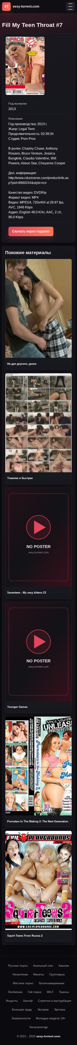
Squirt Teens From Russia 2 (25, 935)
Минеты (38, 974)
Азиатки (64, 965)
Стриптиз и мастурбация (54, 1000)
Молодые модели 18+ (51, 1018)
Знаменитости (21, 1018)
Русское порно (18, 965)
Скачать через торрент (31, 231)
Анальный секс (43, 965)
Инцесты (12, 1000)
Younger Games (17, 706)
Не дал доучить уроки (21, 363)
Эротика (59, 1009)
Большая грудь (22, 1009)
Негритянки (20, 974)
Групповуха (57, 974)
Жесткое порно (23, 983)
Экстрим (43, 1009)
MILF (50, 992)
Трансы (64, 992)
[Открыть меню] (70, 6)
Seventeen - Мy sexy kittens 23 (26, 592)
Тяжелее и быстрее (20, 478)
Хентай (28, 1000)
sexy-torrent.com (48, 1036)
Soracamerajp (38, 1027)
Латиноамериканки (51, 983)
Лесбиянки (15, 992)
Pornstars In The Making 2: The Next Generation (37, 821)
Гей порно (34, 992)
